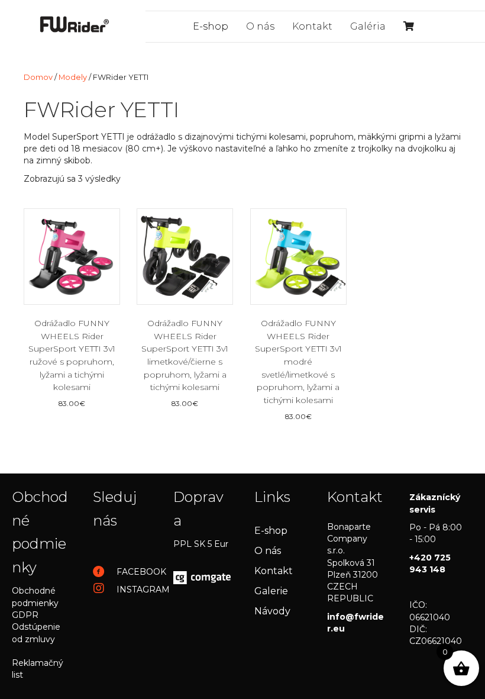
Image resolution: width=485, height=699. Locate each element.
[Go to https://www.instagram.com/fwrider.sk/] (121, 588)
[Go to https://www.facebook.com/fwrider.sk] (121, 572)
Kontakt (312, 26)
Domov (38, 77)
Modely (73, 77)
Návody (272, 611)
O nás (260, 26)
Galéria (368, 26)
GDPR (25, 615)
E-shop (210, 26)
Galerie (271, 591)
